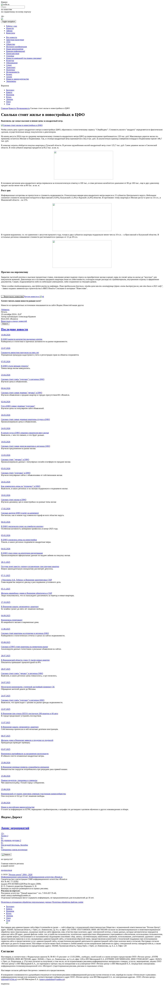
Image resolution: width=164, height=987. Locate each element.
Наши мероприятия (14, 49)
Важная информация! (15, 51)
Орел (8, 102)
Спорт (9, 65)
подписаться (6, 870)
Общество (10, 44)
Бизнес (9, 74)
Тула (8, 104)
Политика (10, 70)
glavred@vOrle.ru (9, 979)
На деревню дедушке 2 (11, 839)
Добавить (5, 310)
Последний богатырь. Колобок (14, 844)
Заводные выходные (15, 40)
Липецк (9, 99)
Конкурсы (10, 33)
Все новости (11, 37)
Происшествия (12, 53)
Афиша (9, 31)
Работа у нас (11, 26)
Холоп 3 (4, 834)
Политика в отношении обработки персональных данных (26, 902)
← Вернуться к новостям (12, 296)
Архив (9, 77)
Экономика (11, 81)
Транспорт (10, 67)
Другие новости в (32, 296)
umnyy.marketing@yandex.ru (52, 979)
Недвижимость (12, 72)
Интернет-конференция (16, 47)
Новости (10, 28)
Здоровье (10, 56)
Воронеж (10, 95)
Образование (12, 63)
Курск (8, 97)
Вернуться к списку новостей (14, 321)
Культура (10, 60)
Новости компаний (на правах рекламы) (23, 58)
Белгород (10, 90)
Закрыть (5, 324)
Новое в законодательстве (17, 79)
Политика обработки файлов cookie (67, 902)
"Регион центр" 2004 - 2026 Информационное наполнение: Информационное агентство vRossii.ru (31, 875)
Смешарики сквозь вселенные (14, 848)
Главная (4, 108)
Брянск (9, 92)
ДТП (8, 42)
